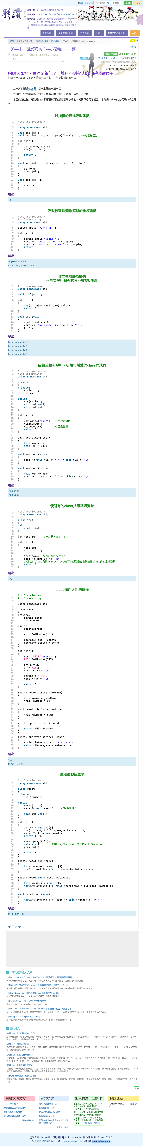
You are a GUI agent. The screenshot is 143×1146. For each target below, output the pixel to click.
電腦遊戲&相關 (41, 41)
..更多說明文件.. (28, 1120)
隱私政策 (46, 1141)
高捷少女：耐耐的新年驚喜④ (20, 1065)
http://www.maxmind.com (71, 1141)
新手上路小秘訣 (11, 1103)
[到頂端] (135, 1088)
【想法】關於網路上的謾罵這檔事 (22, 1075)
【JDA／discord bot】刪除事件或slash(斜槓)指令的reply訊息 (33, 993)
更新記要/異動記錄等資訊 (50, 1111)
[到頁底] (137, 40)
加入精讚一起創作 (92, 1123)
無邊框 (132, 46)
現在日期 (31, 10)
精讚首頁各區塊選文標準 (15, 1107)
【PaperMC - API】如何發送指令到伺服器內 (26, 1000)
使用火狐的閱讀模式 (13, 1111)
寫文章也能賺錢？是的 (49, 1103)
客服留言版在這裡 (47, 1107)
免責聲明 (36, 1141)
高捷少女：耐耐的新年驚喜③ (20, 1054)
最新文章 (31, 14)
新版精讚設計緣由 (47, 1116)
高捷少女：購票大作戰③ (18, 1043)
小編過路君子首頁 (24, 41)
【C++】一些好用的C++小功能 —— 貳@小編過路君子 (112, 57)
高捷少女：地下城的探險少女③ (21, 1033)
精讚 (81, 3)
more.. (136, 3)
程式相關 (55, 41)
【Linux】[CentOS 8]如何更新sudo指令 (24, 1016)
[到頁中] (138, 1088)
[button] (47, 33)
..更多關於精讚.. (62, 1127)
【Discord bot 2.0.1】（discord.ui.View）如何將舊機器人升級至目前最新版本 (40, 977)
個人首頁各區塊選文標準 (15, 1116)
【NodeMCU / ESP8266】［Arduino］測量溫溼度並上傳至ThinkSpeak (37, 985)
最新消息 (31, 18)
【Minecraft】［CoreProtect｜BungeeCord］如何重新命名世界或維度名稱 (39, 1008)
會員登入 (88, 3)
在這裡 (32, 88)
